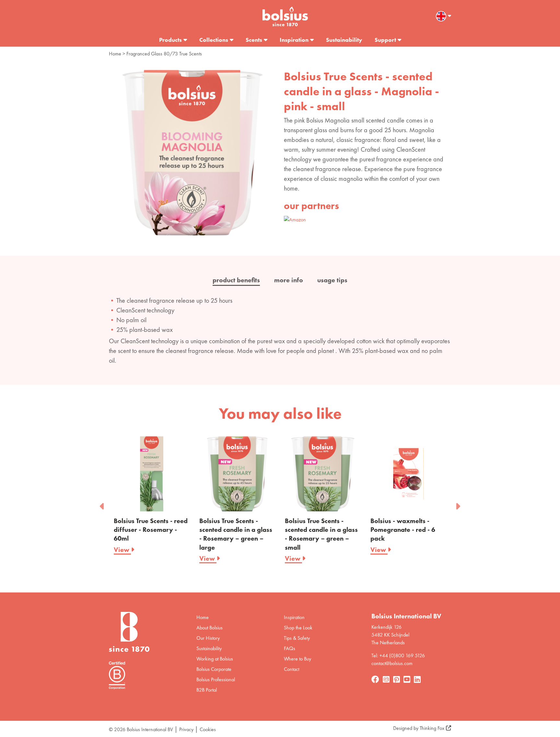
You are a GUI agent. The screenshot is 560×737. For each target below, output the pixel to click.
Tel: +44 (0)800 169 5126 (398, 655)
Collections (213, 39)
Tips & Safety (297, 638)
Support (385, 39)
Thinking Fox (432, 728)
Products (170, 39)
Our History (208, 638)
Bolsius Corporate (213, 669)
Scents (254, 39)
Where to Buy (297, 658)
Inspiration (294, 39)
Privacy (186, 729)
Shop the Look (298, 627)
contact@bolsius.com (392, 663)
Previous (102, 504)
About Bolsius (209, 627)
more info (288, 280)
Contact (291, 669)
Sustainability (344, 39)
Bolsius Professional (215, 679)
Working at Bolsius (214, 658)
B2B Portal (206, 689)
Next (457, 504)
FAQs (289, 648)
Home (115, 53)
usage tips (332, 280)
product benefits (236, 280)
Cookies (208, 729)
